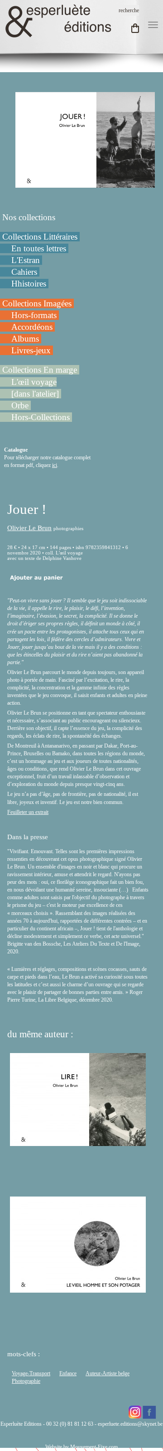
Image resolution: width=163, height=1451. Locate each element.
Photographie (26, 1381)
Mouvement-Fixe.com (94, 1447)
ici (54, 465)
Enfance (68, 1373)
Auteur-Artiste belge (107, 1373)
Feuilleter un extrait (27, 812)
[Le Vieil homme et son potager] (78, 1288)
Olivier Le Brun (29, 527)
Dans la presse (27, 837)
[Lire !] (78, 1142)
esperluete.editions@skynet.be (130, 1424)
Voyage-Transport (31, 1373)
